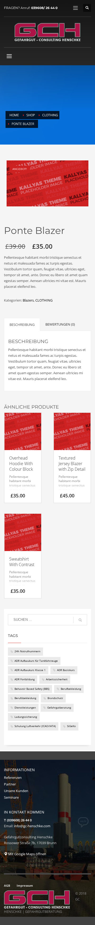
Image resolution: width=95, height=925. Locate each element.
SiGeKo (71, 726)
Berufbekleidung (71, 689)
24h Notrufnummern (27, 651)
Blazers (28, 300)
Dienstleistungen (25, 707)
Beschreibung (22, 324)
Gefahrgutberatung (59, 707)
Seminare (11, 797)
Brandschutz (55, 698)
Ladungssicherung (26, 717)
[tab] (22, 324)
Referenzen (13, 777)
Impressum (25, 885)
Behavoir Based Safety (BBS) (32, 689)
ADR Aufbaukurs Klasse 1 (30, 670)
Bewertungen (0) (60, 324)
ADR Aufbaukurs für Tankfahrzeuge (36, 661)
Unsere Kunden (16, 790)
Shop (30, 115)
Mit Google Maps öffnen (26, 854)
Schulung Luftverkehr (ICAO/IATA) (35, 726)
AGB (7, 885)
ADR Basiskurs (66, 670)
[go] (80, 620)
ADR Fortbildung (25, 679)
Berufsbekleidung (25, 698)
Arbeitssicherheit (57, 679)
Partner (10, 784)
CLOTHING (50, 115)
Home (14, 115)
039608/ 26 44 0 (44, 8)
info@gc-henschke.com (32, 826)
